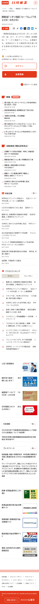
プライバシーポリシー (16, 576)
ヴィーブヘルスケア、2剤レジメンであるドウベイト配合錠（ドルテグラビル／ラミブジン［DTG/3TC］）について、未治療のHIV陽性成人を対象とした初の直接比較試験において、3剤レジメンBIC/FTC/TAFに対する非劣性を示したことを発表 (19, 470)
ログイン (19, 66)
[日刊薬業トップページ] (19, 2)
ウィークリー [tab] (28, 276)
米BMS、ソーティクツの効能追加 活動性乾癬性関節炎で (21, 348)
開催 (11, 8)
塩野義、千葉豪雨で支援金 (12, 260)
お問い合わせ (11, 600)
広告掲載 (19, 583)
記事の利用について (8, 583)
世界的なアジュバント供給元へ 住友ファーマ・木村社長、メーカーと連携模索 (19, 200)
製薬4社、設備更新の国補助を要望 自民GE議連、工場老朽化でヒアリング (19, 216)
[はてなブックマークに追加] (32, 28)
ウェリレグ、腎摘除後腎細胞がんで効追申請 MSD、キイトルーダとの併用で (19, 243)
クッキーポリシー (18, 580)
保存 (6, 28)
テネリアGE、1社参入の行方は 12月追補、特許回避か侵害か (21, 297)
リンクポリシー (30, 580)
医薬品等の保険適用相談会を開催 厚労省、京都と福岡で (19, 253)
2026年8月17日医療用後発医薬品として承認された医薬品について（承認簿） (19, 431)
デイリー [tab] (10, 276)
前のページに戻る (30, 84)
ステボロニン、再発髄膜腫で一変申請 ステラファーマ (21, 318)
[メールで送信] (14, 28)
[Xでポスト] (25, 28)
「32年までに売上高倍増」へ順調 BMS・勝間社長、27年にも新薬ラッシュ (21, 325)
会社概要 (10, 586)
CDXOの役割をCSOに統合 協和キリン (17, 208)
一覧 (33, 193)
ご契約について (29, 583)
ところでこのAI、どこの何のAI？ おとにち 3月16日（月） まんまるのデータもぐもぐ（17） (21, 332)
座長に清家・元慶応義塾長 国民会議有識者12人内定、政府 (21, 311)
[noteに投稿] (36, 28)
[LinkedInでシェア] (28, 28)
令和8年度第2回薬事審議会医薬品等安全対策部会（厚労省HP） (19, 438)
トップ (4, 8)
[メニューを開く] (35, 2)
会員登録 (5, 3)
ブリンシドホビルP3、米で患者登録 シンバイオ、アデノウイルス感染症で (21, 341)
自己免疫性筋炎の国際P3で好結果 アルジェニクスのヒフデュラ (19, 234)
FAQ (3, 586)
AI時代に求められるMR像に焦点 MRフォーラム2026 (19, 225)
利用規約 (4, 576)
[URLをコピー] (17, 28)
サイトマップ (28, 576)
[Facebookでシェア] (21, 28)
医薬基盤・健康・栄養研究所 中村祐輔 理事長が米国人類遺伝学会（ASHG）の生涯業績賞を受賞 (19, 457)
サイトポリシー (6, 580)
